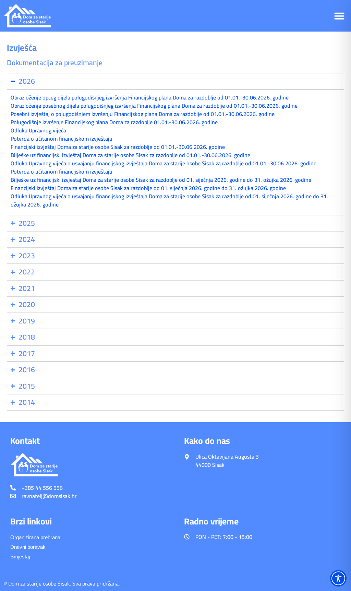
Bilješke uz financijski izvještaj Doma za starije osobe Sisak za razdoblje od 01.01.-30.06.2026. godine (130, 155)
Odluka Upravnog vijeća (38, 130)
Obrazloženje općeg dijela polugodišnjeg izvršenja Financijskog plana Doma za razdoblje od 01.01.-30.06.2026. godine (150, 97)
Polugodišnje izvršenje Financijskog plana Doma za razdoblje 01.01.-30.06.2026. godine (114, 122)
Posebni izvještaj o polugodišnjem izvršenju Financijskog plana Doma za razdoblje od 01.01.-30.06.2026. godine (143, 114)
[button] (339, 16)
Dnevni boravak (28, 547)
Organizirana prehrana (35, 537)
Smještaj (20, 556)
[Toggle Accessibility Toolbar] (338, 578)
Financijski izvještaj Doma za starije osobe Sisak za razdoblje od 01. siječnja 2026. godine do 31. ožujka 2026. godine (148, 188)
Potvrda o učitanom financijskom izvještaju (61, 138)
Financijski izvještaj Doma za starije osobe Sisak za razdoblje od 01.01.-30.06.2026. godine (118, 147)
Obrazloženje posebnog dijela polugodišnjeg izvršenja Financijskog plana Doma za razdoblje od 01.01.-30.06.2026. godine (154, 106)
